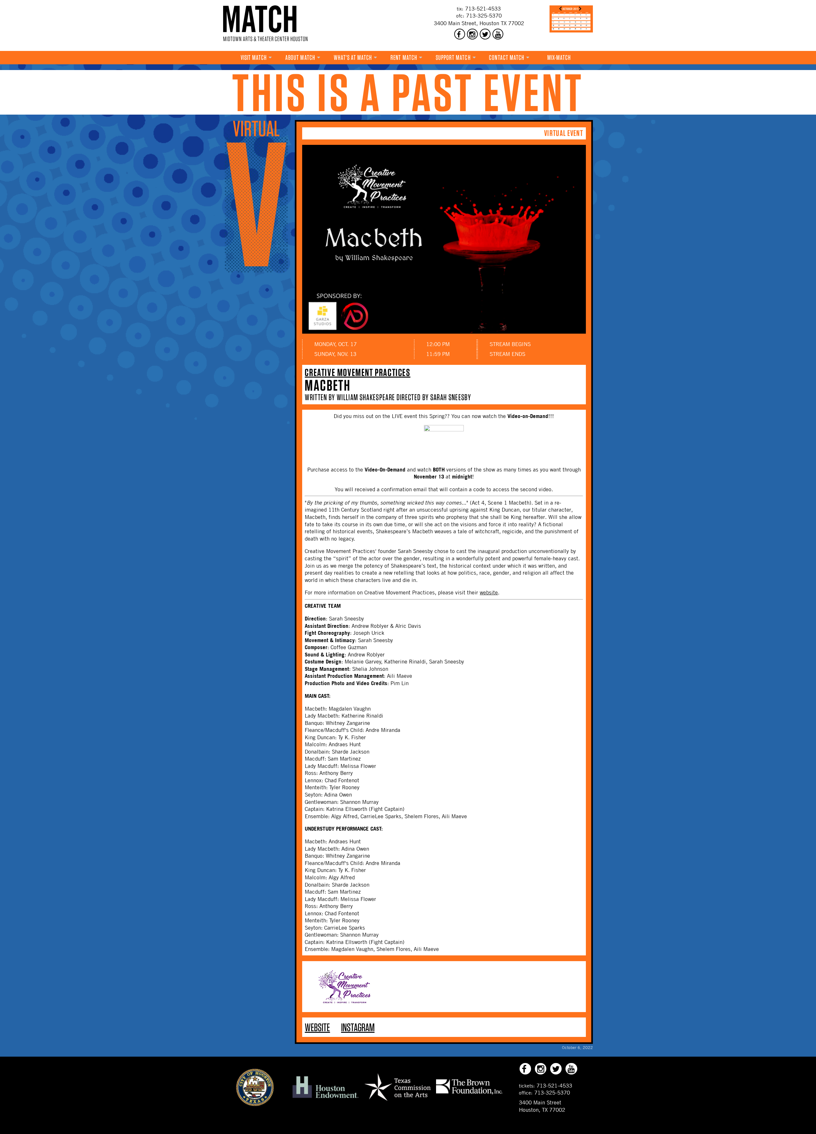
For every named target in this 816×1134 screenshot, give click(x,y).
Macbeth (327, 385)
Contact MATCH (506, 57)
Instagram (358, 1027)
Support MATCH (453, 57)
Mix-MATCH (559, 57)
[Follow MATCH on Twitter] (485, 34)
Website (317, 1027)
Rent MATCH (403, 57)
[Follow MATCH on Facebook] (459, 34)
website (489, 592)
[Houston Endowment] (325, 1098)
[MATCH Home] (259, 18)
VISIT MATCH (254, 57)
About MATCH (300, 57)
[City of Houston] (255, 1104)
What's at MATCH (353, 57)
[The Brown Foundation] (469, 1094)
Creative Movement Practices (357, 372)
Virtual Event (563, 133)
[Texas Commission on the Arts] (397, 1102)
